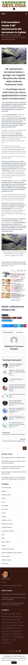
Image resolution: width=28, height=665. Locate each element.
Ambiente (4, 491)
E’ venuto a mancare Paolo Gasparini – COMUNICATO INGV (17, 416)
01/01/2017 (12, 375)
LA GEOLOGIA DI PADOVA (7, 531)
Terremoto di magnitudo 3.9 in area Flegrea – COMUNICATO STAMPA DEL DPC (17, 410)
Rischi (6, 35)
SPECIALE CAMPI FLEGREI (7, 549)
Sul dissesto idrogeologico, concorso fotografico (16, 364)
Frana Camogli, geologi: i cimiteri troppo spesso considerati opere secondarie (16, 402)
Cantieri (3, 498)
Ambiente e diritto (6, 494)
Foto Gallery (4, 509)
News (2, 534)
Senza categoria (5, 542)
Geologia (3, 516)
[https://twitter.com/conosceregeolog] (11, 651)
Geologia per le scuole (7, 523)
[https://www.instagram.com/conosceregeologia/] (13, 651)
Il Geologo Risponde (6, 527)
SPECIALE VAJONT (5, 556)
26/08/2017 (12, 391)
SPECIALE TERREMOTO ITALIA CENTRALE (11, 552)
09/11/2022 (12, 427)
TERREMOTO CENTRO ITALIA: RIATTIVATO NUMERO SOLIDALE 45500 (17, 372)
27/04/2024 (12, 413)
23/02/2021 (12, 405)
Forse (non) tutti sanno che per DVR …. (17, 395)
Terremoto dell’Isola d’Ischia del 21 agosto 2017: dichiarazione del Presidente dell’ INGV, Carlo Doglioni (17, 387)
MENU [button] (3, 14)
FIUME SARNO (5, 505)
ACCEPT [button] (14, 662)
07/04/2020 (12, 380)
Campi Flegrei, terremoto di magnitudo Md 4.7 (13, 457)
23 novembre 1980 (15, 35)
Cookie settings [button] (21, 660)
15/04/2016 (12, 397)
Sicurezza (3, 545)
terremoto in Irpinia (7, 320)
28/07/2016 (12, 419)
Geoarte (3, 513)
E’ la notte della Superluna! (16, 379)
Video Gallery (4, 563)
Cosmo (3, 502)
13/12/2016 (12, 367)
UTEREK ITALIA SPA (6, 560)
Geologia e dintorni (6, 520)
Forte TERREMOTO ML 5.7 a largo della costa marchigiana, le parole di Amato (17, 424)
